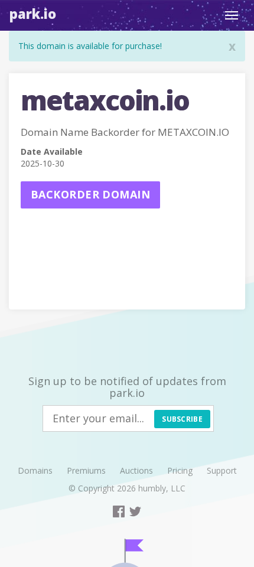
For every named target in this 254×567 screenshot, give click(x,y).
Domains (35, 470)
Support (222, 470)
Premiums (86, 470)
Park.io (32, 13)
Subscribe (182, 419)
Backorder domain (90, 194)
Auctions (136, 470)
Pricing (180, 470)
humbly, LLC (161, 488)
